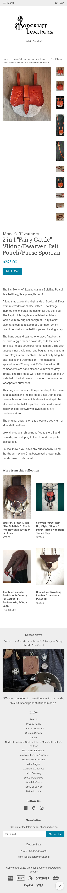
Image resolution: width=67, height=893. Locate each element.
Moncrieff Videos (33, 782)
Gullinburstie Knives (33, 768)
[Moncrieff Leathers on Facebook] (26, 808)
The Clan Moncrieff (33, 728)
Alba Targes (33, 764)
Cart (61, 2)
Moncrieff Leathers (37, 867)
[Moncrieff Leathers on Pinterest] (34, 808)
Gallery (33, 737)
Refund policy (33, 791)
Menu (10, 2)
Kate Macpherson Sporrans (33, 755)
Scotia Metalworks (33, 777)
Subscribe (55, 834)
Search (33, 719)
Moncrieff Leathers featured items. (29, 58)
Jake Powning (33, 773)
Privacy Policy (33, 724)
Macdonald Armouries (33, 759)
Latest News (33, 635)
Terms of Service (34, 786)
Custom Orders (33, 733)
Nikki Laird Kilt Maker (33, 750)
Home (5, 58)
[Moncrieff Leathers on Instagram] (41, 808)
